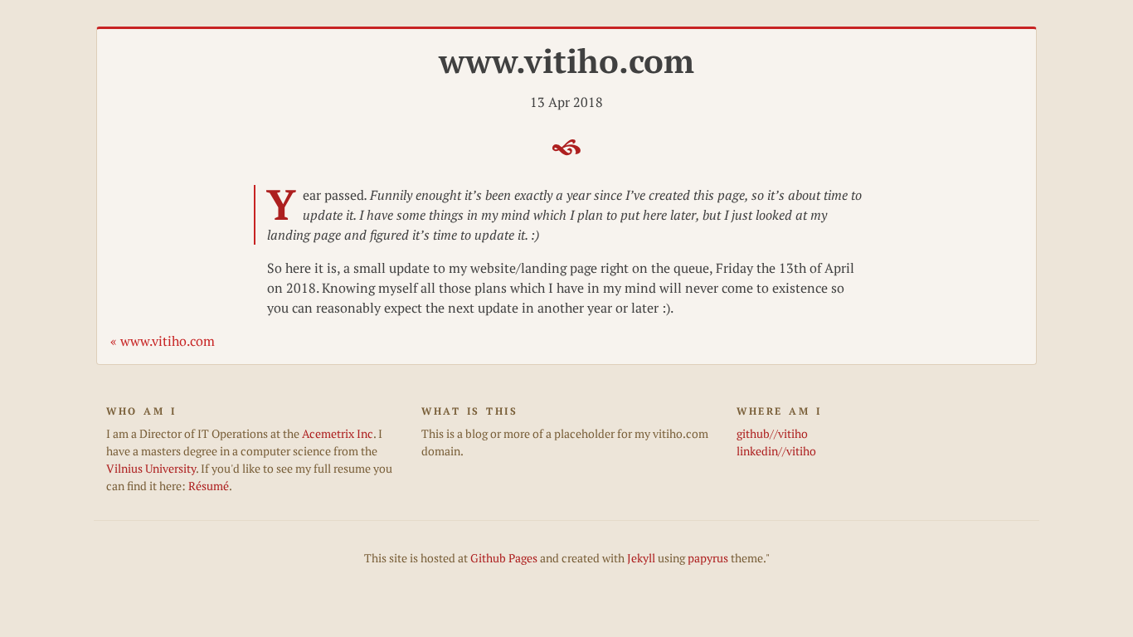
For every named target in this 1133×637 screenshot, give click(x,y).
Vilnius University (151, 468)
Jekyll (641, 558)
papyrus (708, 558)
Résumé (208, 486)
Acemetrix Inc (337, 433)
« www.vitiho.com (162, 341)
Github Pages (503, 558)
